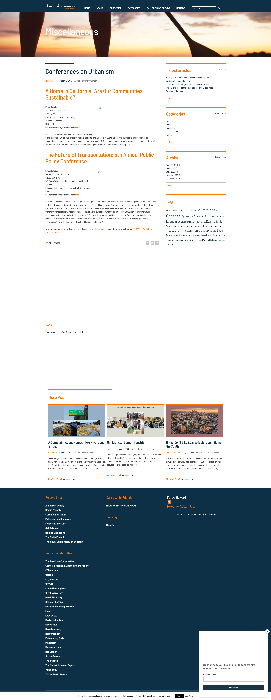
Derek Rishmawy (53, 597)
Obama (191, 235)
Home (87, 8)
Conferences (50, 332)
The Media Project (54, 537)
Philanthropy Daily (54, 638)
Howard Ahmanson (89, 80)
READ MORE (53, 479)
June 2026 (170, 171)
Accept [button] (179, 696)
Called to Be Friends (158, 8)
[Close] (267, 631)
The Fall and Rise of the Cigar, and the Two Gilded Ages (189, 87)
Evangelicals (214, 221)
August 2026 (171, 165)
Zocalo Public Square (56, 674)
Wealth (174, 244)
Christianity (175, 215)
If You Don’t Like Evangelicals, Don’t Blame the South (188, 84)
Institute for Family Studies (59, 606)
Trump (206, 240)
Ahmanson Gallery (54, 505)
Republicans (212, 235)
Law (207, 230)
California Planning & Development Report (67, 565)
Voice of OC (51, 669)
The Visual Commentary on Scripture (64, 541)
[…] (101, 468)
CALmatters (51, 570)
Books (172, 210)
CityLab (49, 583)
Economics (171, 128)
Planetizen (50, 642)
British (178, 210)
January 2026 (172, 175)
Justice (187, 231)
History (203, 226)
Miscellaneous (51, 80)
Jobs (182, 230)
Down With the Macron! (176, 91)
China (214, 210)
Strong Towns (52, 656)
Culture (169, 124)
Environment (201, 222)
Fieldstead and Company (58, 519)
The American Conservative (59, 561)
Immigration (171, 231)
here (77, 194)
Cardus (49, 574)
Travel (200, 240)
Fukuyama (196, 226)
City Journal (51, 579)
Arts (168, 210)
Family (168, 226)
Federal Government (182, 226)
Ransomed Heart (54, 647)
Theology (178, 240)
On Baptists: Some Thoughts (178, 80)
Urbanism (84, 332)
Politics (169, 134)
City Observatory (54, 592)
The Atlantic (51, 660)
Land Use (194, 230)
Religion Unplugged (55, 532)
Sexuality (222, 236)
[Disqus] (196, 351)
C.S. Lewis (193, 211)
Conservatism (201, 216)
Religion (110, 449)
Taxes (169, 240)
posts (102, 228)
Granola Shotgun (54, 601)
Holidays (210, 226)
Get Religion (51, 528)
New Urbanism (52, 633)
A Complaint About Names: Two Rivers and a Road (188, 77)
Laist (48, 610)
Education (185, 222)
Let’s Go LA (51, 615)
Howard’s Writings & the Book (121, 505)
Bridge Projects (53, 509)
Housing (180, 8)
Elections (193, 222)
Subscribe (115, 8)
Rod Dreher (51, 651)
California (170, 121)
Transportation (72, 332)
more (169, 98)
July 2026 (170, 168)
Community (189, 217)
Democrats (217, 216)
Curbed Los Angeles (55, 588)
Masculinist (51, 624)
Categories (134, 8)
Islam (178, 231)
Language (201, 231)
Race (204, 236)
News (184, 235)
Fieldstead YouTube (55, 523)
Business (185, 210)
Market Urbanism (54, 619)
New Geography (53, 629)
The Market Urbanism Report (60, 665)
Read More (188, 696)
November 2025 (173, 178)
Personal (198, 235)
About (99, 8)
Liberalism (213, 231)
